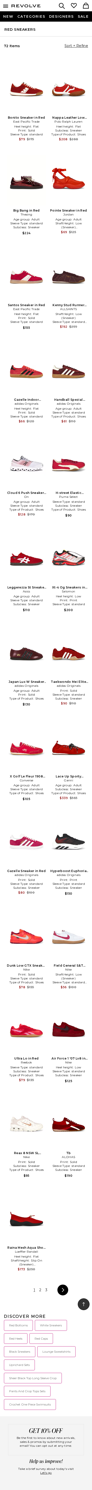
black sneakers (19, 1351)
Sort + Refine (76, 45)
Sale (83, 16)
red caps (41, 1338)
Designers (61, 16)
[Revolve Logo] (26, 7)
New (8, 16)
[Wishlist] (74, 6)
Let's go (46, 1473)
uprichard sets (19, 1365)
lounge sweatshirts (56, 1351)
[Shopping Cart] (86, 6)
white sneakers (51, 1325)
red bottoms (18, 1325)
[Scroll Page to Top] (84, 1304)
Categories (31, 16)
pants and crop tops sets (27, 1391)
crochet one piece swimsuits (30, 1404)
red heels (15, 1338)
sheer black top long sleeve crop (33, 1378)
